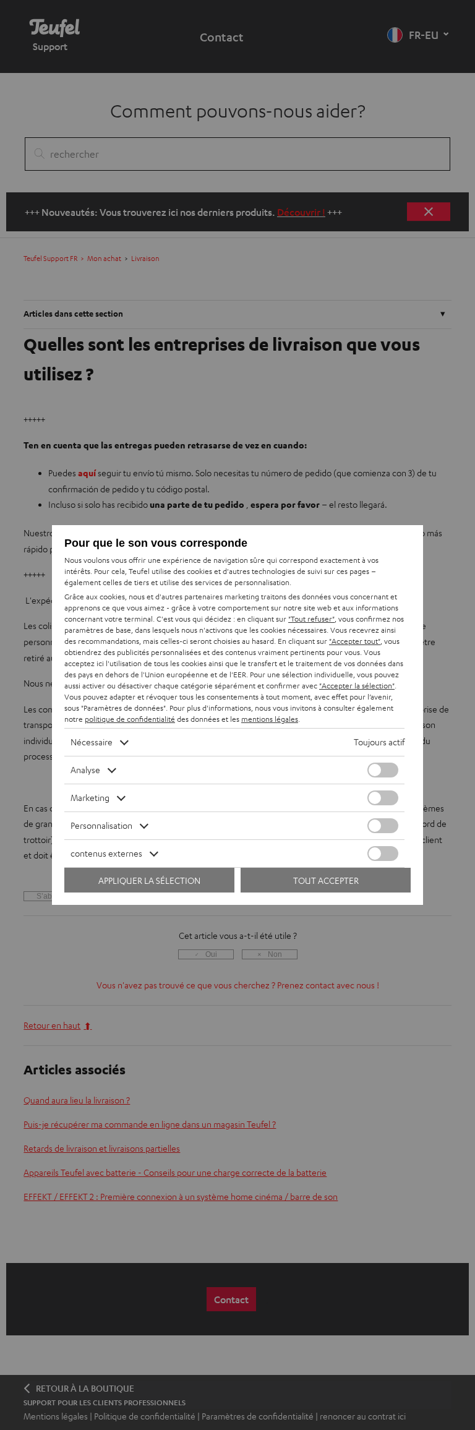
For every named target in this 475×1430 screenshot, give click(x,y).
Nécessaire (92, 742)
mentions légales (269, 719)
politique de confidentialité (130, 719)
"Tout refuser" (311, 618)
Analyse (85, 769)
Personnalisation (101, 825)
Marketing (90, 797)
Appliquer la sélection (149, 880)
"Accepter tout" (354, 641)
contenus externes (106, 853)
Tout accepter (326, 880)
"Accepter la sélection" (357, 685)
